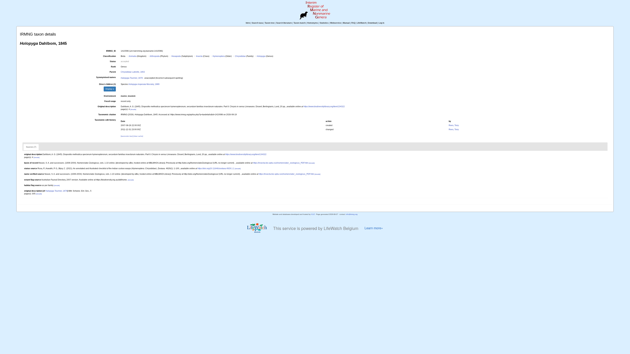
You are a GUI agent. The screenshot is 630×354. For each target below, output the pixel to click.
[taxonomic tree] (127, 136)
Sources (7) (31, 147)
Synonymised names (106, 77)
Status (113, 61)
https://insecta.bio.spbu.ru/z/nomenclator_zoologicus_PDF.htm (280, 163)
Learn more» (374, 228)
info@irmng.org (351, 214)
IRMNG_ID (111, 51)
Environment (110, 96)
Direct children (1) (107, 84)
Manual (346, 23)
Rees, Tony (454, 125)
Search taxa (257, 23)
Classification (109, 56)
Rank (113, 67)
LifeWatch (361, 23)
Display (109, 89)
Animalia (132, 56)
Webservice (335, 23)
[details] (133, 109)
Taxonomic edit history (105, 120)
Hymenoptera (219, 56)
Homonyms (312, 23)
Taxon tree (269, 23)
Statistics (324, 23)
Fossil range (110, 101)
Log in (381, 23)
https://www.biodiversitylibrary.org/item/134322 (324, 106)
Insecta (199, 56)
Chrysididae (240, 56)
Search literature (284, 23)
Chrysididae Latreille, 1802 (133, 72)
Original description (107, 106)
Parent (113, 72)
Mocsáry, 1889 (143, 84)
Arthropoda (155, 56)
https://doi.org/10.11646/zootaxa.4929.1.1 (216, 168)
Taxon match (299, 23)
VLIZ (313, 214)
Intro (248, 23)
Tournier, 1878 (132, 78)
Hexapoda (176, 56)
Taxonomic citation (107, 114)
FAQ (353, 23)
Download (372, 23)
